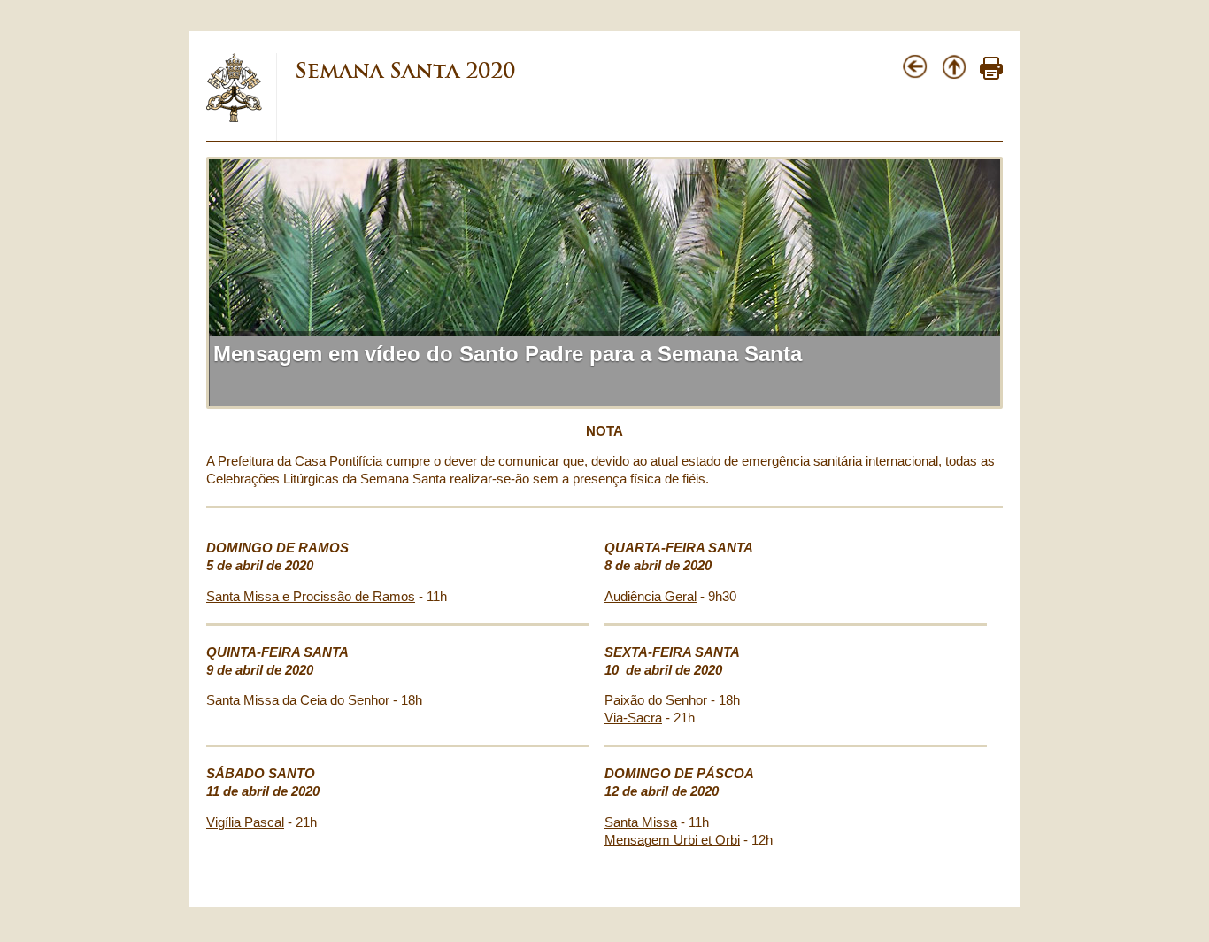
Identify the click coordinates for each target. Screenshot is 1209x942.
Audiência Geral (650, 597)
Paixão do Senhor (655, 700)
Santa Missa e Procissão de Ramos (310, 597)
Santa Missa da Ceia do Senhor (297, 700)
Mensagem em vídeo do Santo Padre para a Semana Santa (507, 354)
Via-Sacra (633, 718)
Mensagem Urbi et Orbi (672, 840)
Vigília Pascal (245, 822)
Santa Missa (640, 822)
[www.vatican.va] (234, 119)
